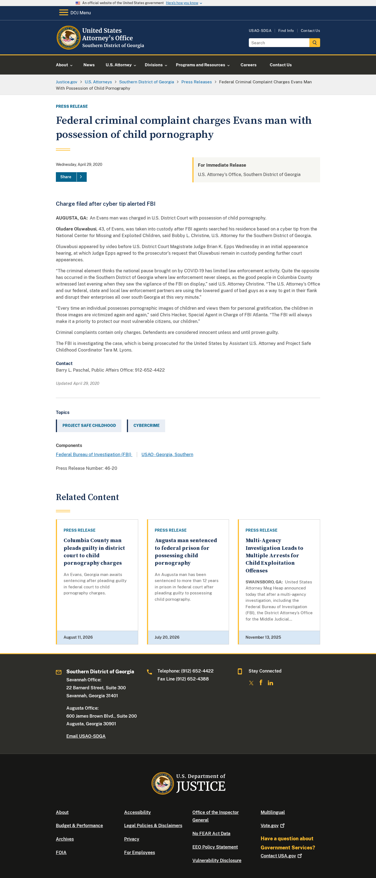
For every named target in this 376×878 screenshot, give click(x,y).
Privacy (131, 839)
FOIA (61, 852)
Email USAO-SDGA (86, 736)
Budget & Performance (79, 825)
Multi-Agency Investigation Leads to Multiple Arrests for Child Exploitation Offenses (274, 555)
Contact (278, 855)
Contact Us (310, 31)
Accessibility (137, 812)
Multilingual (273, 812)
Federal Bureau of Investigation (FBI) (94, 454)
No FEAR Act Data (211, 833)
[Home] (100, 48)
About (62, 812)
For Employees (139, 852)
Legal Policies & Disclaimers (153, 825)
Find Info (286, 31)
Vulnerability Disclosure (216, 860)
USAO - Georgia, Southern (167, 454)
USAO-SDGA (260, 31)
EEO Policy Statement (215, 847)
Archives (65, 839)
